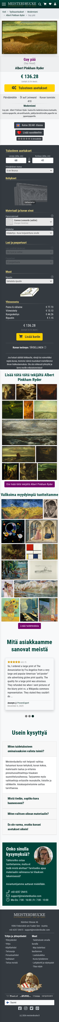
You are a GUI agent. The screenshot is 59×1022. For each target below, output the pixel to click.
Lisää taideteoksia (29, 625)
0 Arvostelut (35, 139)
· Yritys (7, 944)
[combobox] (29, 170)
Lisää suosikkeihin (31, 132)
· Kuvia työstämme (40, 959)
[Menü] (4, 4)
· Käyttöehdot (10, 947)
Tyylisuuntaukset (16, 12)
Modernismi (32, 12)
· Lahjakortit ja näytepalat (43, 962)
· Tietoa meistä (11, 962)
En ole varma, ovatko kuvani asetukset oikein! (24, 827)
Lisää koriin (31, 337)
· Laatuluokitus (38, 955)
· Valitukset (9, 959)
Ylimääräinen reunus (14, 167)
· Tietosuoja (10, 951)
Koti (4, 12)
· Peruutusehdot (12, 955)
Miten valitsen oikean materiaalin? (28, 814)
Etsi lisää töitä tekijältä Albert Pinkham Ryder (29, 484)
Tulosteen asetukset (31, 88)
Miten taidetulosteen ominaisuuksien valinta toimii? (26, 749)
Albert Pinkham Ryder (15, 15)
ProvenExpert (23, 703)
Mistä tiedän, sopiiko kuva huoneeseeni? (23, 801)
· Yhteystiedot (11, 940)
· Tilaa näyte (37, 966)
